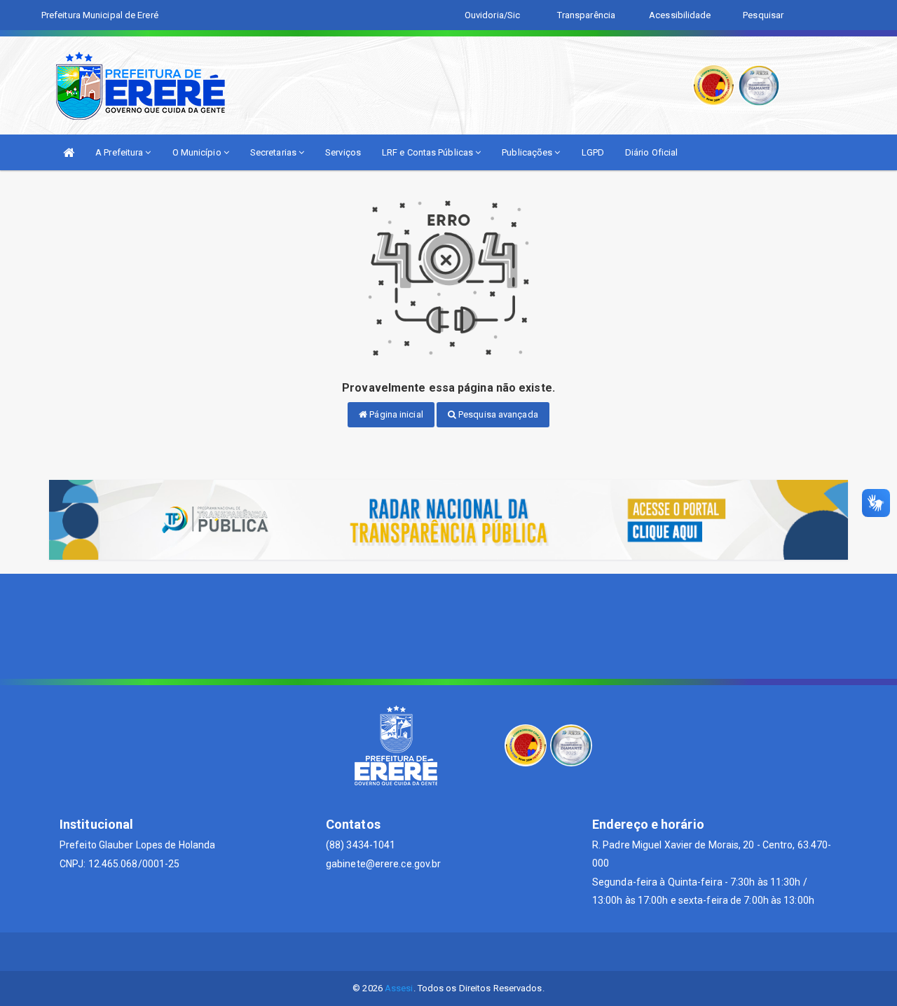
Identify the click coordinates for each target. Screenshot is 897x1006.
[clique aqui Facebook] (449, 951)
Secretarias (274, 152)
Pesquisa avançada (497, 414)
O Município (198, 152)
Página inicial (395, 414)
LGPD (593, 152)
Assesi (399, 988)
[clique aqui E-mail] (415, 951)
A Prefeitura (120, 152)
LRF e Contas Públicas (428, 152)
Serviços (343, 152)
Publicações (528, 152)
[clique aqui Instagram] (482, 951)
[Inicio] (68, 152)
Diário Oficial (651, 152)
